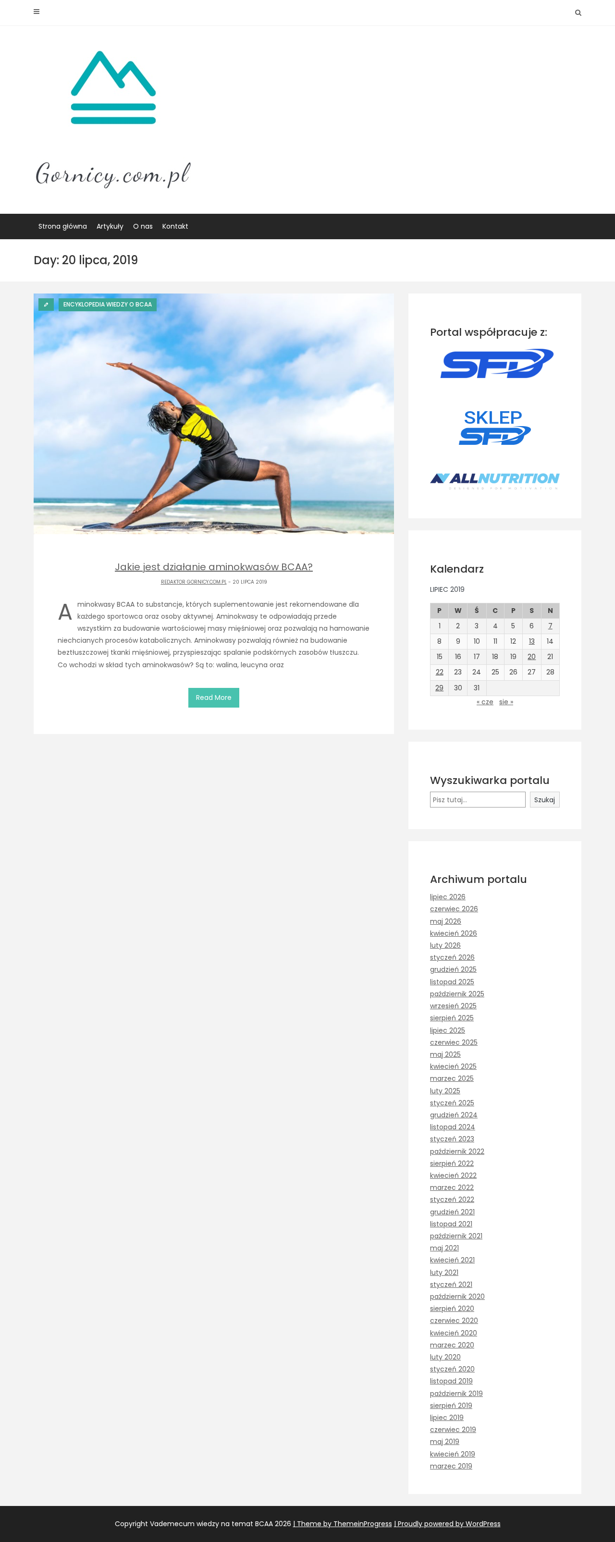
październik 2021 (456, 1236)
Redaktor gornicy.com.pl (194, 582)
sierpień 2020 (452, 1308)
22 (439, 672)
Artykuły (110, 226)
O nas (143, 226)
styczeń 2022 (452, 1199)
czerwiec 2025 (454, 1042)
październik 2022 (457, 1151)
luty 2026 (445, 945)
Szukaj (544, 800)
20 (532, 656)
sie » (506, 702)
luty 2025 (445, 1091)
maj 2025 (445, 1054)
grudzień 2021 (452, 1212)
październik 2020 (457, 1296)
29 (439, 688)
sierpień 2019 (451, 1405)
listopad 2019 (451, 1381)
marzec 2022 (452, 1187)
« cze (485, 702)
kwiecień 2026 (453, 933)
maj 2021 (444, 1248)
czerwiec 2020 (454, 1320)
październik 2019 (456, 1393)
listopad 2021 (451, 1224)
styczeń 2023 (452, 1139)
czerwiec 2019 (453, 1429)
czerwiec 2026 (454, 909)
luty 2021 (444, 1272)
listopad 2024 (452, 1127)
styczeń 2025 (452, 1103)
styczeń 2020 (452, 1369)
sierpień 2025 (452, 1018)
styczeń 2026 (452, 957)
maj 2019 (444, 1441)
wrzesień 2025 (453, 1006)
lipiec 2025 (447, 1030)
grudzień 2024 (454, 1115)
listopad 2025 (452, 982)
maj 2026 (445, 921)
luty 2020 (445, 1357)
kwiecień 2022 (453, 1175)
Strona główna (62, 226)
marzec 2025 (452, 1078)
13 (532, 641)
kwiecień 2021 (452, 1260)
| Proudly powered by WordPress (447, 1524)
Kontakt (175, 226)
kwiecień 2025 (453, 1066)
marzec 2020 (452, 1345)
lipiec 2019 (447, 1417)
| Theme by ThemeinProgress (342, 1524)
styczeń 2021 (451, 1284)
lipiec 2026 (448, 897)
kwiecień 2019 (452, 1454)
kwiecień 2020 (453, 1333)
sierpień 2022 (452, 1163)
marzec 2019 (451, 1466)
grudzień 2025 (453, 969)
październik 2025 (457, 994)
